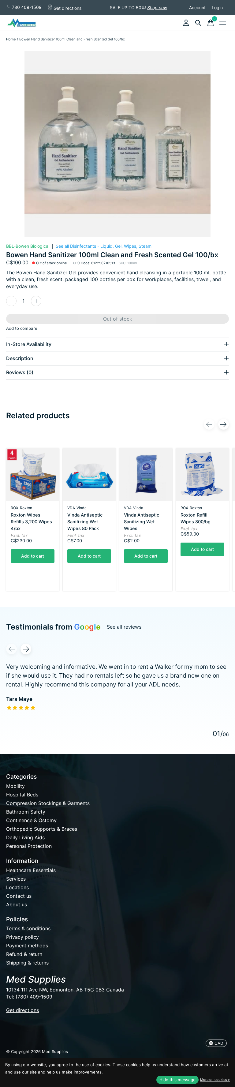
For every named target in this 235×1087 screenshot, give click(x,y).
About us (16, 904)
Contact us (19, 896)
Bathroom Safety (25, 812)
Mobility (15, 786)
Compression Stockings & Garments (48, 803)
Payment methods (27, 945)
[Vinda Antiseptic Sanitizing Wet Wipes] (145, 474)
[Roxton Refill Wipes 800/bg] (202, 474)
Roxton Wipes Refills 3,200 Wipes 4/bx (31, 521)
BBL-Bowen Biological (27, 246)
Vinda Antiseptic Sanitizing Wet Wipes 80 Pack (85, 521)
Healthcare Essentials (31, 870)
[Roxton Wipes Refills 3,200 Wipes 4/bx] (32, 474)
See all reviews (124, 627)
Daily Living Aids (25, 837)
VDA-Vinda (77, 508)
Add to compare (21, 328)
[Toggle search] (198, 23)
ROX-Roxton (21, 508)
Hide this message (177, 1079)
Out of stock (117, 319)
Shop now (157, 7)
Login (217, 7)
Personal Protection (29, 846)
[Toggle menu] (223, 23)
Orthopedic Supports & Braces (41, 829)
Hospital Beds (22, 795)
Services (16, 879)
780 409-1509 (26, 7)
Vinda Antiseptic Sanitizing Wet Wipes (141, 521)
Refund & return (24, 954)
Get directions (66, 7)
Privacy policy (22, 937)
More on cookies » (215, 1080)
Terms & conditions (28, 928)
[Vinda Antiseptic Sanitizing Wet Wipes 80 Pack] (89, 474)
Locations (17, 887)
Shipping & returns (27, 963)
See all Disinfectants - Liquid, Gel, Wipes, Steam (103, 246)
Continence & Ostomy (31, 820)
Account (197, 7)
